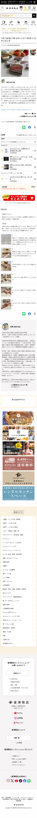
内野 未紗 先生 (10, 82)
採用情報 (18, 801)
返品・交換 (13, 685)
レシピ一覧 (15, 797)
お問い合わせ (14, 691)
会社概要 (19, 743)
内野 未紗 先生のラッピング (19, 30)
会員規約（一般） (17, 762)
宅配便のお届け (15, 682)
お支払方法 (13, 679)
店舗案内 (30, 799)
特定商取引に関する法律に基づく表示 (14, 799)
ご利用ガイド (16, 756)
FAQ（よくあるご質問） (19, 759)
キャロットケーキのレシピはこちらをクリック (16, 110)
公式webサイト (15, 387)
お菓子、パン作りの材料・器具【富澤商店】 (14, 28)
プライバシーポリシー (18, 765)
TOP (2, 797)
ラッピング (5, 30)
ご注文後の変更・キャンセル (19, 688)
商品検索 (8, 797)
